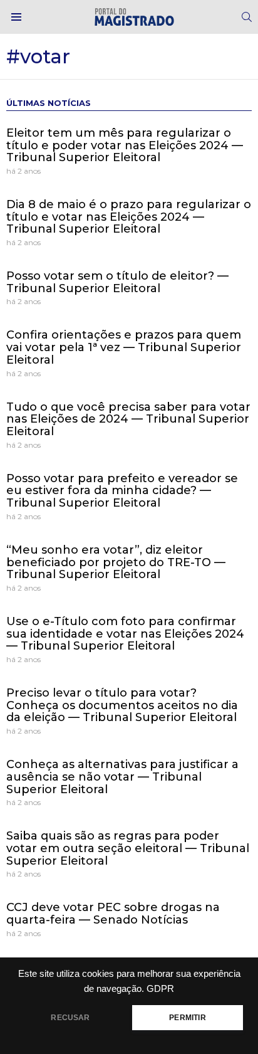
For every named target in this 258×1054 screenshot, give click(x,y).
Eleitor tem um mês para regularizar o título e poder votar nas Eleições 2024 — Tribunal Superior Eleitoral (124, 145)
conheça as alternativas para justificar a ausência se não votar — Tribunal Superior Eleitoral (122, 776)
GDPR (160, 989)
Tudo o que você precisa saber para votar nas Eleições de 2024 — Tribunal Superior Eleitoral (128, 419)
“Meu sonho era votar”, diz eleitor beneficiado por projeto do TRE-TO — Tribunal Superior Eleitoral (115, 562)
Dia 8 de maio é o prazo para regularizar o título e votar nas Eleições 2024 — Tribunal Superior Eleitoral (128, 217)
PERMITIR (187, 1017)
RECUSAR (70, 1017)
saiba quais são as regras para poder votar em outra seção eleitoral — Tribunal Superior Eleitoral (127, 848)
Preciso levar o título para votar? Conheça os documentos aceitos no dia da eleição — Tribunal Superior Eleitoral (122, 705)
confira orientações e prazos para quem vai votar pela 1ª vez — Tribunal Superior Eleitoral (123, 347)
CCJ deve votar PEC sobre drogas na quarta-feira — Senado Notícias (113, 913)
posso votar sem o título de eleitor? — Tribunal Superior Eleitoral (117, 282)
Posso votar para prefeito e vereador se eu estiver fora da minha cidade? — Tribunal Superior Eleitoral (122, 491)
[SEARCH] (247, 17)
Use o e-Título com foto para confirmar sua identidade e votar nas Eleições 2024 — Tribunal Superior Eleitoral (125, 633)
